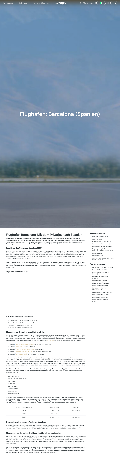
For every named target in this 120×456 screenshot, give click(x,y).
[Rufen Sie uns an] (106, 3)
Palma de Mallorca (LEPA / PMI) (25, 349)
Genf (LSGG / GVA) (21, 354)
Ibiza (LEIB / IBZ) (21, 346)
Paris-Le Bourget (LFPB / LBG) (24, 351)
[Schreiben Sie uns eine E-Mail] (96, 3)
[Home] (60, 3)
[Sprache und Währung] (110, 3)
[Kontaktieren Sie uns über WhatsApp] (101, 3)
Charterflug (50, 340)
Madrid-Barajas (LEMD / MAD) (25, 344)
